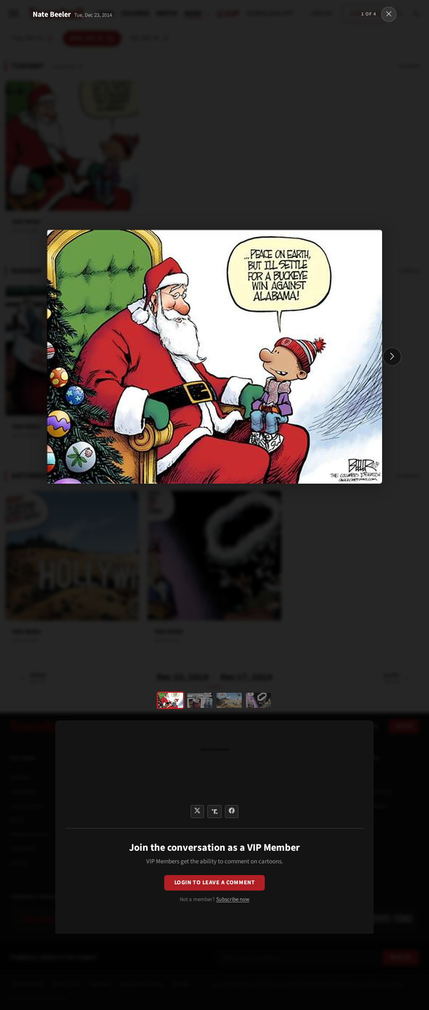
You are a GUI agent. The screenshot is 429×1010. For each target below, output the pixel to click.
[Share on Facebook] (231, 811)
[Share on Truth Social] (214, 811)
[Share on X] (197, 811)
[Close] (388, 14)
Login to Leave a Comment (214, 882)
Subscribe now (232, 899)
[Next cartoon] (392, 356)
